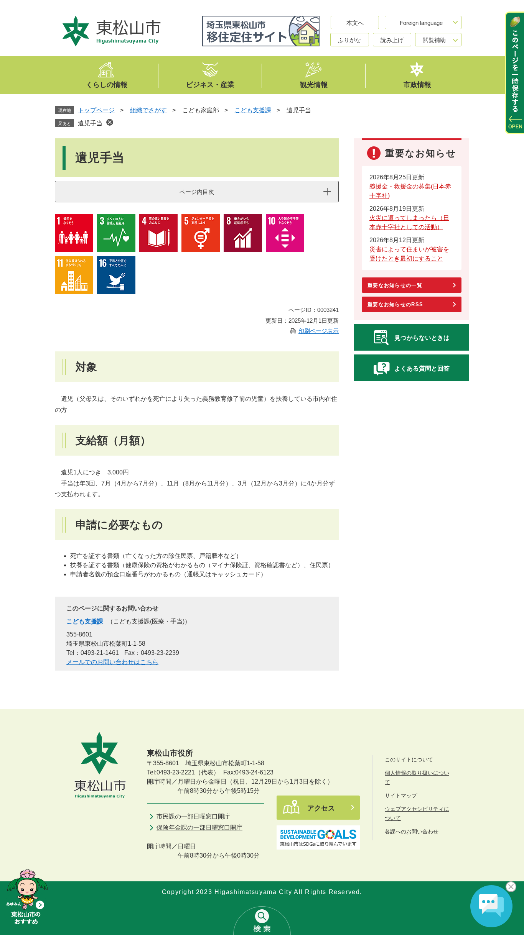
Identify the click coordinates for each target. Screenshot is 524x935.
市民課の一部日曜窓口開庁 (193, 816)
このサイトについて (409, 759)
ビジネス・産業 (210, 84)
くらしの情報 (106, 84)
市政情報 (417, 84)
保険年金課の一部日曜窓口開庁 (199, 827)
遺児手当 (90, 123)
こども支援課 (252, 110)
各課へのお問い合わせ (411, 831)
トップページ (96, 110)
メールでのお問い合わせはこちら (112, 662)
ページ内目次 (197, 192)
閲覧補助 (434, 40)
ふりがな (349, 40)
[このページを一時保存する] (514, 72)
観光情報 (314, 84)
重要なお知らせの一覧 (394, 285)
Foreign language (421, 23)
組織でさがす (148, 110)
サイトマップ (401, 795)
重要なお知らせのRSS (395, 304)
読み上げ (392, 40)
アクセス (321, 808)
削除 (109, 122)
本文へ (355, 23)
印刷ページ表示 (318, 331)
